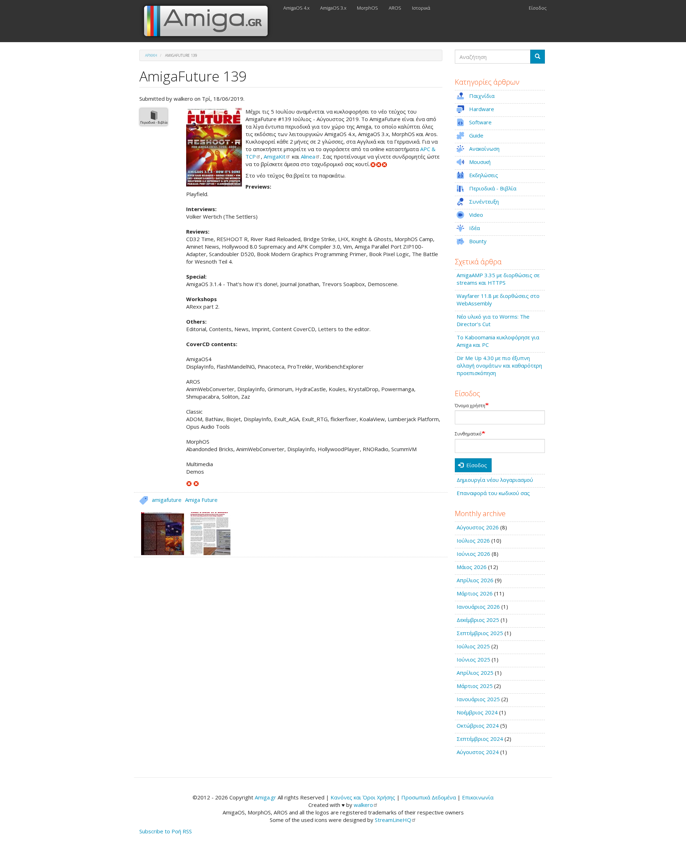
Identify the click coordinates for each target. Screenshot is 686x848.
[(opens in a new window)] (189, 483)
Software (480, 122)
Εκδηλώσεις (483, 175)
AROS (395, 8)
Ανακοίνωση (484, 148)
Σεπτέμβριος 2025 (480, 633)
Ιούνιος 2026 (473, 553)
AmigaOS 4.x (296, 8)
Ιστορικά (421, 8)
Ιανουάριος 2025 (478, 699)
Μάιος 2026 (472, 566)
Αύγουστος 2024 (478, 751)
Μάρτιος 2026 (475, 593)
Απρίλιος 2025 (475, 672)
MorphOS (367, 8)
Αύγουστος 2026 (478, 527)
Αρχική (151, 55)
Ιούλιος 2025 (473, 646)
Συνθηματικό (468, 434)
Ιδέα (474, 227)
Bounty (478, 241)
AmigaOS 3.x (333, 8)
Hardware (481, 109)
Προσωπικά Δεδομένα (428, 797)
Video (476, 214)
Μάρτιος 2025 (475, 685)
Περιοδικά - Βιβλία (154, 122)
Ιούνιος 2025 (473, 659)
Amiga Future (201, 499)
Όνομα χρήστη (470, 406)
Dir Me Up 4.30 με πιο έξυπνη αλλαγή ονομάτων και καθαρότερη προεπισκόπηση (499, 365)
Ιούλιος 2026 (473, 540)
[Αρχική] (208, 21)
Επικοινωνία (477, 797)
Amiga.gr (265, 797)
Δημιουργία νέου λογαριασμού (495, 479)
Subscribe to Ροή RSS (165, 831)
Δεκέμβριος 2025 (478, 619)
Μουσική (480, 161)
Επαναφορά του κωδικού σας (493, 493)
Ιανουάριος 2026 (478, 606)
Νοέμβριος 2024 (477, 712)
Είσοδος (538, 8)
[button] (214, 147)
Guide (476, 135)
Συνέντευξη (484, 201)
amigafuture (167, 499)
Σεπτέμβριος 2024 (480, 738)
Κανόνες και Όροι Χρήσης (362, 797)
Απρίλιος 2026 (475, 580)
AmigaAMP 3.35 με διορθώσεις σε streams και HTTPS (498, 278)
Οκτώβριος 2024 (478, 725)
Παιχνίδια (481, 95)
